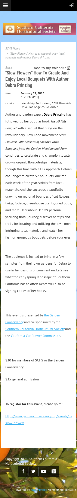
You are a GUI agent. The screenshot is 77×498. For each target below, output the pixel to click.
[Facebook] (23, 471)
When (8, 93)
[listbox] (53, 67)
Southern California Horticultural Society (34, 329)
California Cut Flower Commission (35, 335)
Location (9, 103)
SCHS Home (12, 48)
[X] (33, 471)
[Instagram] (54, 471)
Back (8, 67)
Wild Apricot (39, 490)
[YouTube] (44, 471)
